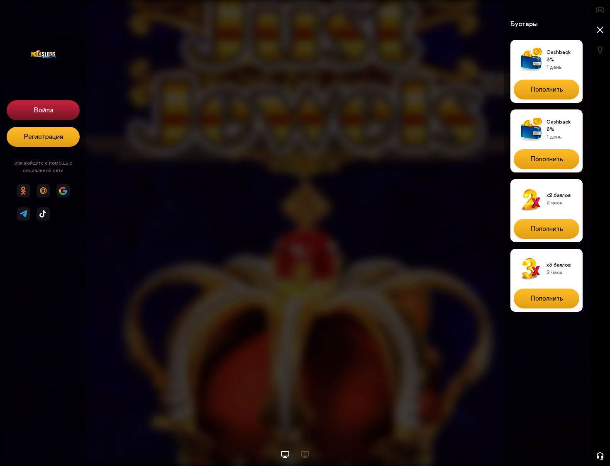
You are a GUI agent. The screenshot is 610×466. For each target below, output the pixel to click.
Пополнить (546, 89)
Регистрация (43, 136)
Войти (43, 110)
